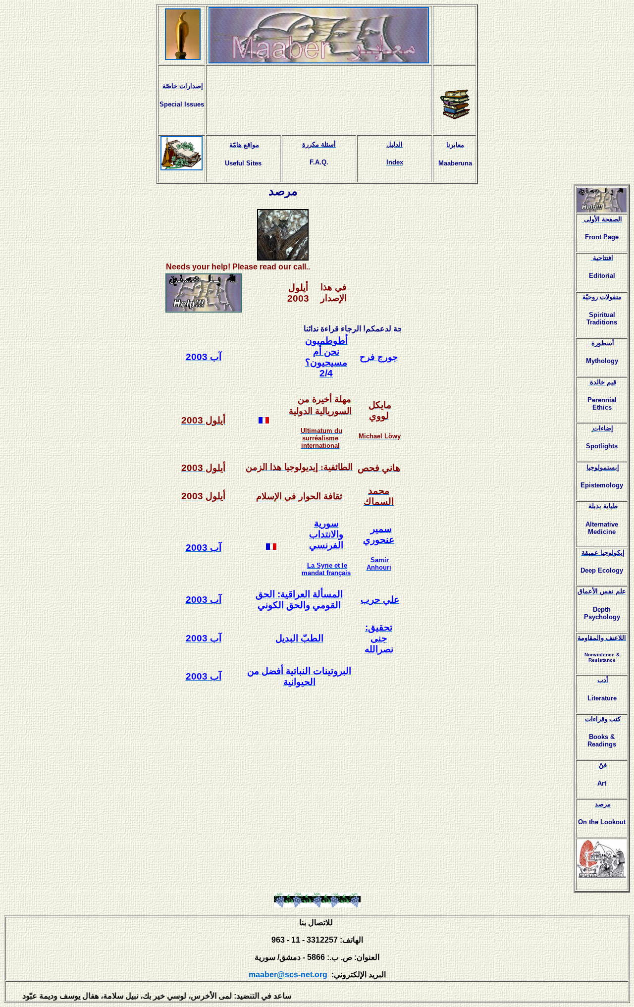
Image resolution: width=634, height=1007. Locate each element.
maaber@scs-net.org (288, 974)
